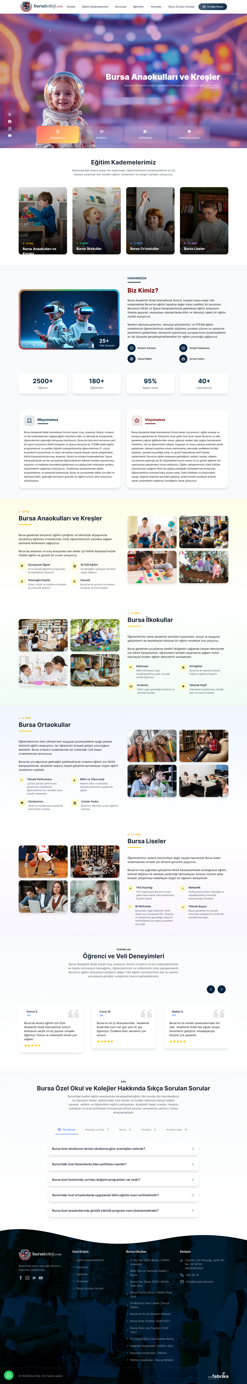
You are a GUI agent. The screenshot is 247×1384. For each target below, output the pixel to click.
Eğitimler (138, 6)
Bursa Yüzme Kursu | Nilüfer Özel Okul (151, 1294)
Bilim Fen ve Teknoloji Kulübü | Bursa (149, 1273)
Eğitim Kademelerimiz (95, 6)
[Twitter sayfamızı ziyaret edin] (34, 1278)
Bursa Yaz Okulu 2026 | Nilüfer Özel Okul (149, 1283)
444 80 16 (192, 1275)
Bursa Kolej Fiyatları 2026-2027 (150, 1321)
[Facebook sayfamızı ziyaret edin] (21, 1278)
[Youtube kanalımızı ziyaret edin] (41, 1278)
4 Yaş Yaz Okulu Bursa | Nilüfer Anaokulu (150, 1262)
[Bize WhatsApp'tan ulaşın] (8, 1375)
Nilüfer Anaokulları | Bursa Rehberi (152, 1360)
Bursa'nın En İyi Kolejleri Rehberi (150, 1314)
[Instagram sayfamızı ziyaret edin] (27, 1278)
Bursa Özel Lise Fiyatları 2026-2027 (149, 1330)
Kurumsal (120, 6)
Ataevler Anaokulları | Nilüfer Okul (151, 1346)
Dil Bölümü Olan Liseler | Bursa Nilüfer (149, 1305)
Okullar (71, 6)
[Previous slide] (211, 989)
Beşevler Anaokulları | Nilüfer (148, 1353)
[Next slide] (222, 989)
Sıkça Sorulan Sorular (181, 6)
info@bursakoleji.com (199, 1281)
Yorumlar (156, 6)
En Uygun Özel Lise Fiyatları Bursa (152, 1338)
